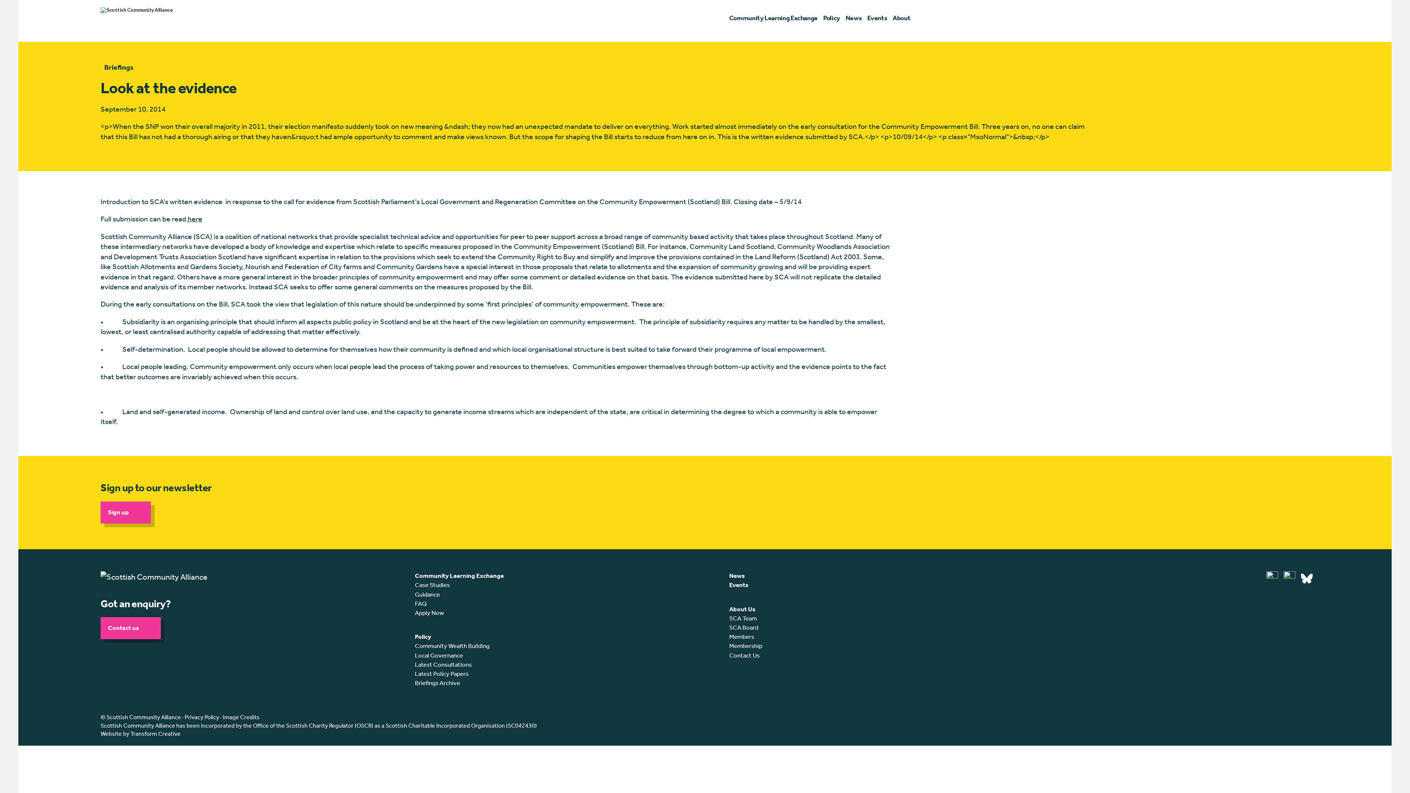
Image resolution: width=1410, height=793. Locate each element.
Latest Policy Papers (442, 673)
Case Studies (432, 585)
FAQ (421, 603)
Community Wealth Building (452, 645)
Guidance (427, 594)
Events (738, 585)
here (194, 219)
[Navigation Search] (1305, 18)
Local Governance (439, 655)
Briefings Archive (437, 683)
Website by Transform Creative (141, 733)
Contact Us (744, 655)
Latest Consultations (443, 664)
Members (741, 636)
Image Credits (241, 717)
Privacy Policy (202, 717)
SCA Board (743, 627)
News (737, 575)
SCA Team (743, 618)
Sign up (118, 512)
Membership (745, 645)
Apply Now (429, 612)
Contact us (123, 627)
